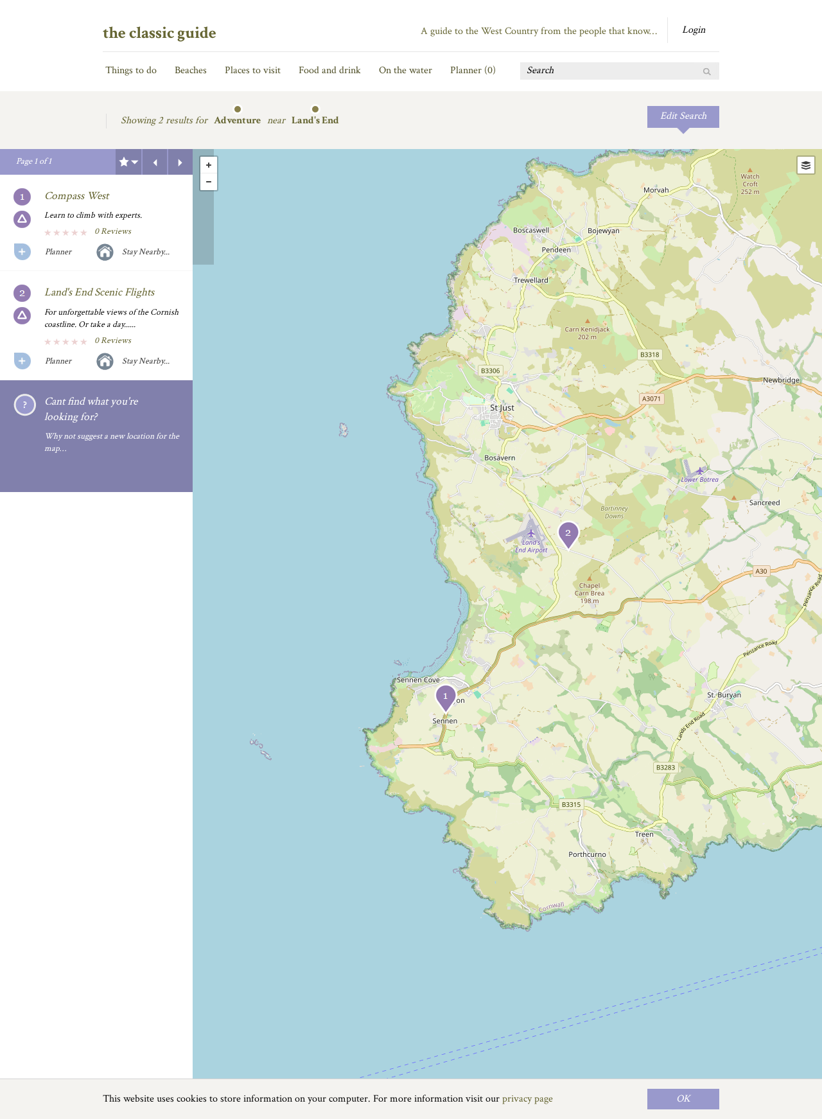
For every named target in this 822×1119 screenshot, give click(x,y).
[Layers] (806, 165)
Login (693, 30)
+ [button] (208, 165)
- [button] (208, 181)
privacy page (527, 1099)
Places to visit (253, 70)
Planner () (473, 70)
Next (180, 162)
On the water (405, 70)
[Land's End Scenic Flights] (568, 536)
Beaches (191, 70)
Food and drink (330, 70)
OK (683, 1099)
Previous (155, 162)
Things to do (131, 70)
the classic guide (159, 33)
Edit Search (683, 116)
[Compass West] (445, 699)
